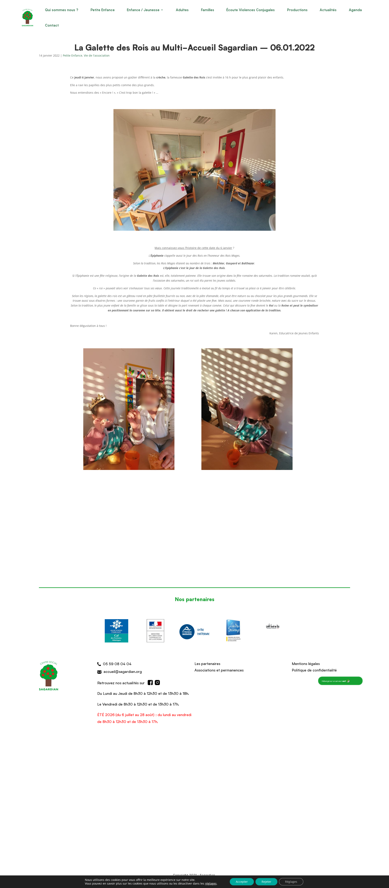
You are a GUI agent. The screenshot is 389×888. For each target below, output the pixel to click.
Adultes (182, 9)
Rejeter (266, 882)
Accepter (242, 882)
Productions (297, 9)
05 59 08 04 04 (117, 663)
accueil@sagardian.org (123, 671)
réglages (211, 883)
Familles (207, 9)
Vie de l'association (97, 55)
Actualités (328, 9)
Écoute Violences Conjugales (250, 9)
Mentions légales (306, 663)
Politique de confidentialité (314, 669)
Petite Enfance (103, 9)
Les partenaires (207, 663)
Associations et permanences (219, 669)
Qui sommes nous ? (61, 9)
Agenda (355, 9)
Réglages (291, 882)
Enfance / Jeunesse (143, 9)
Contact (52, 25)
